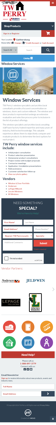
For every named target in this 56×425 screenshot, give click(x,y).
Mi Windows (13, 194)
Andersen (12, 186)
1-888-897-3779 (28, 363)
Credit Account (32, 43)
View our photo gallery (17, 174)
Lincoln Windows (15, 191)
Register (15, 33)
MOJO (32, 418)
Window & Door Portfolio (18, 183)
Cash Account (48, 43)
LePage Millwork (15, 189)
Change (17, 43)
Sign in (6, 33)
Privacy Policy (44, 405)
